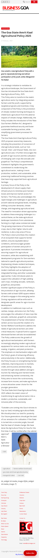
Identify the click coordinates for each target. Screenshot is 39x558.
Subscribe (30, 553)
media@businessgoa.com (29, 543)
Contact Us (22, 518)
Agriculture (6, 469)
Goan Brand (4, 506)
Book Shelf (22, 506)
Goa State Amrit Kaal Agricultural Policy (15, 472)
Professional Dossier (24, 492)
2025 (4, 452)
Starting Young (5, 498)
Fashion (3, 531)
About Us (22, 521)
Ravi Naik (21, 475)
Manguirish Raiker (9, 475)
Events (21, 508)
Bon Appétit (4, 514)
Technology (4, 540)
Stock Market (4, 534)
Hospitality (4, 537)
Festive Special (4, 526)
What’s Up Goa (5, 523)
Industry (3, 508)
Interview (3, 503)
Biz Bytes (3, 521)
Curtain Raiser (23, 514)
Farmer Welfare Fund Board (22, 469)
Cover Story (4, 492)
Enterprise (3, 500)
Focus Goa (5, 28)
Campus (22, 503)
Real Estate (4, 518)
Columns (22, 495)
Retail (2, 529)
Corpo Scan (22, 500)
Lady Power (4, 511)
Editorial (22, 498)
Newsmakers (23, 511)
